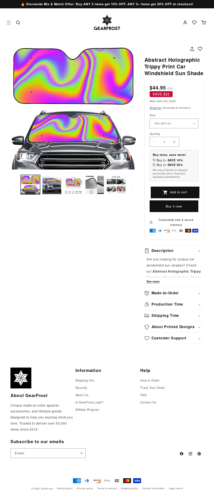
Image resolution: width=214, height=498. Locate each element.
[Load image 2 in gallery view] (52, 184)
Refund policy (65, 488)
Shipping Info (84, 380)
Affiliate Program (87, 409)
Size (152, 115)
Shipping (155, 107)
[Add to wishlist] (200, 48)
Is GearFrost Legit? (89, 402)
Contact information (153, 488)
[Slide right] (131, 184)
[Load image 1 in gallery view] (30, 184)
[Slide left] (15, 184)
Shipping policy (129, 488)
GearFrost (47, 488)
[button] (8, 22)
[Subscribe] (80, 453)
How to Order (149, 380)
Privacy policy (85, 488)
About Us (82, 395)
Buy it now (174, 206)
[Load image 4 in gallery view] (94, 184)
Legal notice (176, 488)
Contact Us (148, 402)
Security (81, 388)
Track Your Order (152, 388)
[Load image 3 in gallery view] (73, 184)
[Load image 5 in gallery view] (116, 184)
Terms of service (107, 488)
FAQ (143, 395)
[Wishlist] (194, 22)
